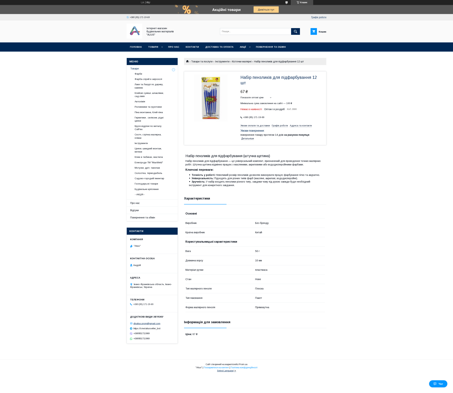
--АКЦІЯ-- (140, 194)
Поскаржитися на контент (216, 367)
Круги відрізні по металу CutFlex (148, 128)
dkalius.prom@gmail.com (146, 323)
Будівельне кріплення (147, 189)
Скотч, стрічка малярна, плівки (148, 136)
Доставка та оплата (219, 47)
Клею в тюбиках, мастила (149, 157)
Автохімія (140, 101)
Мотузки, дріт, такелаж (147, 167)
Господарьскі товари (146, 183)
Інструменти (222, 61)
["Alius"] (134, 37)
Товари (153, 47)
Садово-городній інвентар (149, 178)
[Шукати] (295, 31)
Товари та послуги (202, 61)
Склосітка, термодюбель (148, 173)
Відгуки (134, 210)
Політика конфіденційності (244, 367)
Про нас (173, 47)
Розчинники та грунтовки (148, 106)
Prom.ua (243, 364)
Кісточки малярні (241, 61)
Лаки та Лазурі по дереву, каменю (149, 86)
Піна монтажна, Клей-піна (149, 112)
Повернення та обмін (271, 47)
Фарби (138, 73)
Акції (243, 47)
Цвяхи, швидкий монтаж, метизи (148, 150)
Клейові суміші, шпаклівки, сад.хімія (149, 95)
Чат (441, 383)
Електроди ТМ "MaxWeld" (149, 162)
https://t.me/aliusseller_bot (146, 328)
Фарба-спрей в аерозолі (148, 79)
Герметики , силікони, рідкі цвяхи (149, 119)
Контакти (192, 47)
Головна (136, 47)
